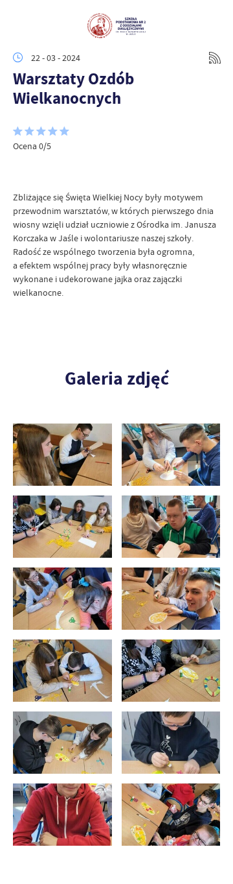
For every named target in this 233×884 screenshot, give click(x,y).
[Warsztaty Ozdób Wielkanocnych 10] (62, 527)
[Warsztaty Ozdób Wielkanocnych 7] (171, 598)
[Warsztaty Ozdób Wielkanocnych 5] (171, 670)
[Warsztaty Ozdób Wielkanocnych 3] (171, 742)
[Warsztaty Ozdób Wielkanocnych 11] (171, 455)
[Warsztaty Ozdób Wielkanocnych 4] (62, 742)
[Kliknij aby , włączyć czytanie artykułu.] (23, 171)
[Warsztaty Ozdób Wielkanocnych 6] (62, 670)
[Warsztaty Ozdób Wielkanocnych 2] (62, 814)
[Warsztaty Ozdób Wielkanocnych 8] (62, 598)
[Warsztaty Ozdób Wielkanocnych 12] (62, 455)
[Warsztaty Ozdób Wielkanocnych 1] (171, 814)
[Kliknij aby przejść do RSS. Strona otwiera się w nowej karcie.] (215, 57)
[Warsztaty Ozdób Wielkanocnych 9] (171, 527)
